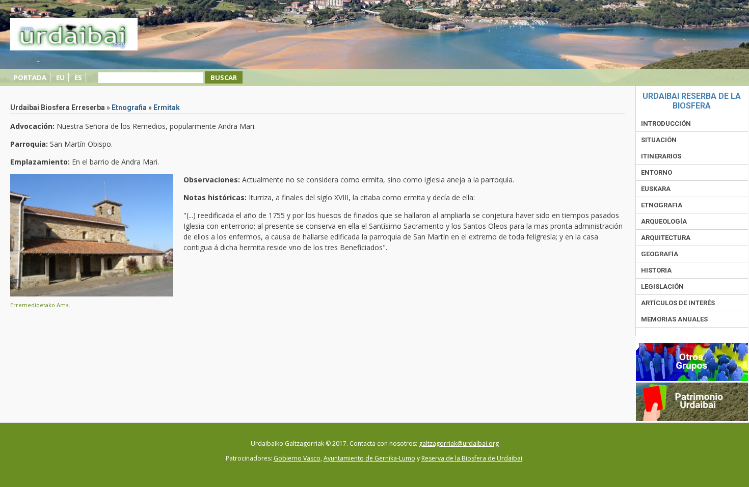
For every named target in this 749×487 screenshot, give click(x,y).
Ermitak (166, 107)
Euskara (656, 189)
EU (60, 77)
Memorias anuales (674, 319)
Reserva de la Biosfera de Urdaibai (471, 458)
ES (78, 77)
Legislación (662, 286)
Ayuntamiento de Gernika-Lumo (369, 458)
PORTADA (30, 77)
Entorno (656, 172)
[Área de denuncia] (692, 418)
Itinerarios (661, 156)
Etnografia (129, 107)
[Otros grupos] (692, 379)
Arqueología (664, 221)
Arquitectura (665, 237)
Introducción (666, 123)
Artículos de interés (678, 303)
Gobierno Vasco (297, 458)
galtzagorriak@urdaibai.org (459, 443)
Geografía (659, 254)
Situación (659, 140)
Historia (656, 270)
